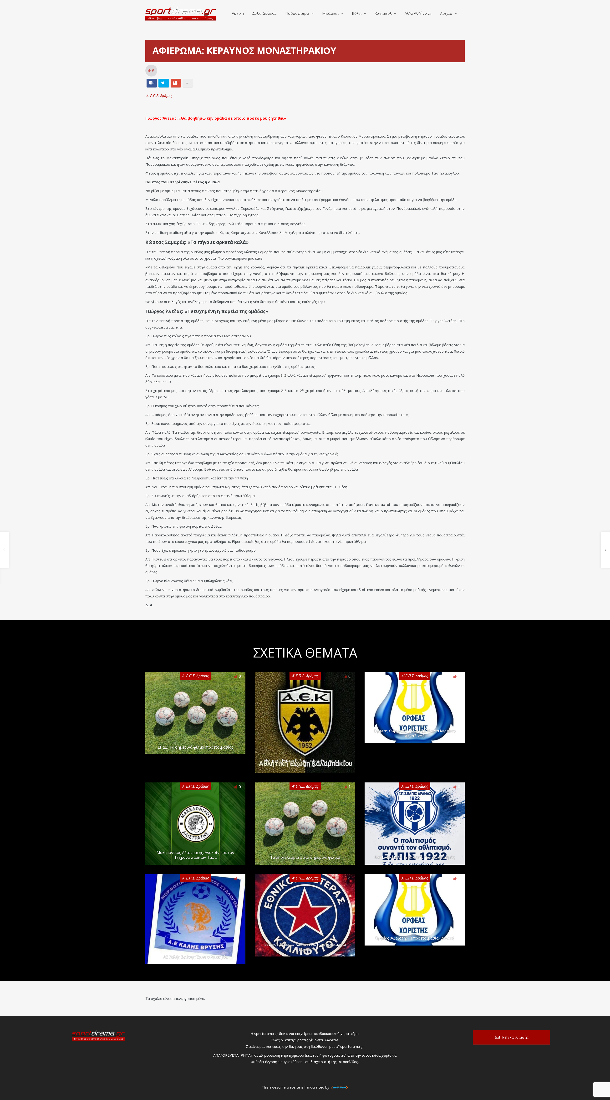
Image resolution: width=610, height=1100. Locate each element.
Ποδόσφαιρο (297, 13)
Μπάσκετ (330, 13)
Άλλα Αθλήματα (418, 13)
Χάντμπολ (383, 13)
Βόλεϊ (356, 13)
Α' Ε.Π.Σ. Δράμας (159, 95)
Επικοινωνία (515, 1037)
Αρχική (238, 13)
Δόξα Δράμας (264, 13)
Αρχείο (446, 13)
